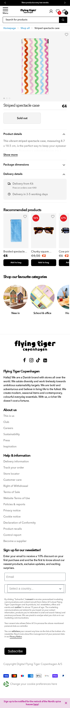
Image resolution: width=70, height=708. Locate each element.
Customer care (12, 480)
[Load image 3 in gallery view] (9, 98)
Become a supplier (15, 541)
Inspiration (9, 446)
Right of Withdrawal (15, 486)
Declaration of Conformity (19, 523)
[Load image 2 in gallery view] (6, 98)
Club (6, 422)
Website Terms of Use (16, 498)
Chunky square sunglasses (40, 251)
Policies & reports (14, 504)
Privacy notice (12, 510)
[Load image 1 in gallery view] (4, 98)
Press (6, 440)
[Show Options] (60, 588)
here (35, 704)
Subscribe (15, 651)
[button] (5, 11)
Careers (8, 428)
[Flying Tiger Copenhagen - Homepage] (28, 11)
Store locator (11, 474)
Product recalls (12, 529)
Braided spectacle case (13, 251)
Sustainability (11, 434)
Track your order (13, 468)
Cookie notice (12, 516)
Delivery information (16, 461)
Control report (12, 535)
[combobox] (35, 588)
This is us (8, 416)
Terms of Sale (11, 492)
